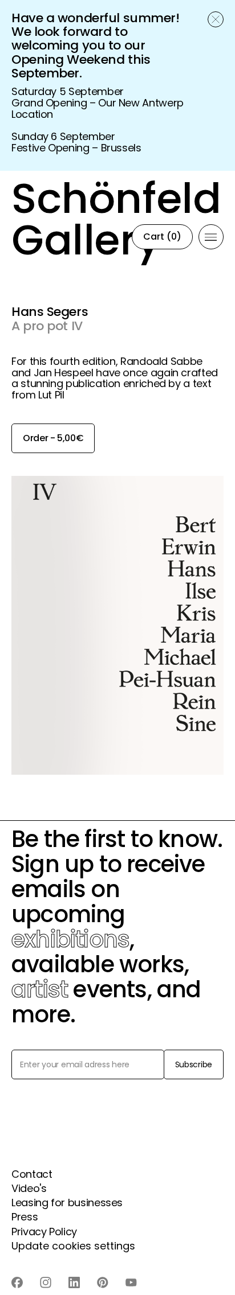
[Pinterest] (102, 1282)
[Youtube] (131, 1282)
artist (39, 989)
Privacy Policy (44, 1231)
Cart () (162, 236)
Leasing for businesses (67, 1202)
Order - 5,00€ (53, 438)
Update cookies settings (73, 1246)
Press (24, 1217)
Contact (31, 1174)
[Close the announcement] (216, 19)
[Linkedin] (74, 1282)
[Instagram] (45, 1282)
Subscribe (193, 1064)
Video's (28, 1188)
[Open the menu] (211, 236)
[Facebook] (17, 1282)
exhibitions (70, 939)
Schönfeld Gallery (80, 237)
